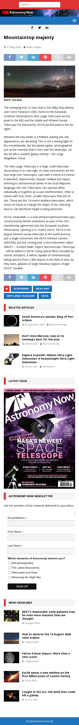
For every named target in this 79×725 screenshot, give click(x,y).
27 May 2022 (14, 47)
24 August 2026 (32, 623)
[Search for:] (39, 4)
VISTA (44, 296)
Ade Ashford (48, 366)
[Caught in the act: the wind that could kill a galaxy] (11, 696)
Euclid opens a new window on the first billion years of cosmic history (46, 674)
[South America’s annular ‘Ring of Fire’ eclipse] (11, 320)
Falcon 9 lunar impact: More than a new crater (46, 655)
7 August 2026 (32, 642)
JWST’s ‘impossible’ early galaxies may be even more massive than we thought (48, 615)
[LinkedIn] (47, 27)
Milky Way (42, 288)
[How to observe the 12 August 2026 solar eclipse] (11, 638)
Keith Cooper (33, 47)
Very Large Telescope (21, 296)
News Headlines (20, 602)
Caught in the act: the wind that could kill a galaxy (48, 693)
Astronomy (21, 288)
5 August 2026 (32, 661)
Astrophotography (22, 562)
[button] (73, 20)
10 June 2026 (31, 699)
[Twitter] (39, 27)
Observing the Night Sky (26, 577)
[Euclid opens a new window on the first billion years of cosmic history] (11, 676)
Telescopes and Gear (24, 572)
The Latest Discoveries (25, 567)
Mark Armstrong (57, 324)
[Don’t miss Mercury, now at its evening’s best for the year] (11, 340)
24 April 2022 (31, 343)
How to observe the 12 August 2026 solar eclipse (46, 635)
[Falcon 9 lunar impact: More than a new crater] (11, 657)
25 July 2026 (30, 680)
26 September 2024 (34, 324)
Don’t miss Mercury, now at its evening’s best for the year (43, 337)
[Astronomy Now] (39, 14)
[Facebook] (32, 27)
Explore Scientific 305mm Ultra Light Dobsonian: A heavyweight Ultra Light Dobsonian (48, 358)
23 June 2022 (31, 366)
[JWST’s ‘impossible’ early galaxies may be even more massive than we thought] (11, 616)
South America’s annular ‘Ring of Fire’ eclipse (47, 318)
